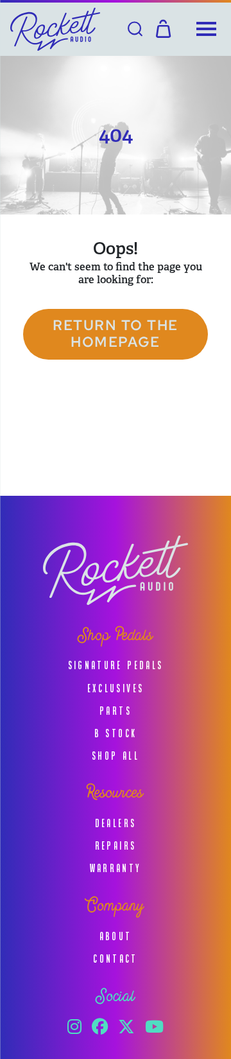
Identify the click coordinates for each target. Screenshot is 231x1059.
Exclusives (115, 688)
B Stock (115, 733)
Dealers (116, 823)
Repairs (116, 845)
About (115, 936)
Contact (115, 958)
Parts (115, 711)
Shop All (115, 755)
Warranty (116, 868)
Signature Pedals (116, 665)
